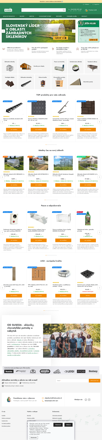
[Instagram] (89, 400)
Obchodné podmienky (57, 415)
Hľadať (64, 10)
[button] (3, 31)
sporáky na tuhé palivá (13, 355)
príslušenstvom (16, 344)
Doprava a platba (30, 418)
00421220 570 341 (76, 9)
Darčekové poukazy (6, 426)
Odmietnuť (58, 425)
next (99, 121)
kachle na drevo (32, 353)
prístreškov (31, 349)
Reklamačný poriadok (57, 418)
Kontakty (3, 415)
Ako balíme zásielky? (31, 420)
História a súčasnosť (6, 418)
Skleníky (19, 340)
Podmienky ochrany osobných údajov (60, 420)
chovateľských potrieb (26, 351)
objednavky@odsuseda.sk (53, 398)
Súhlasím (68, 425)
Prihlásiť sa (95, 380)
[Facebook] (86, 400)
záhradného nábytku (13, 351)
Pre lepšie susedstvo (6, 423)
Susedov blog (5, 420)
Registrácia (96, 4)
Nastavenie (34, 437)
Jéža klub (29, 415)
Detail (88, 295)
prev (2, 121)
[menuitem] (10, 16)
